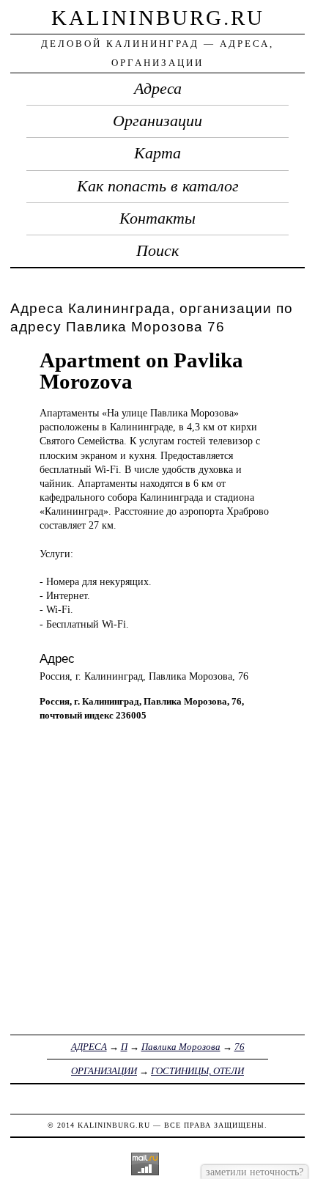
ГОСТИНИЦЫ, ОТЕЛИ (197, 1070)
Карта (157, 153)
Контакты (157, 218)
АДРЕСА (89, 1046)
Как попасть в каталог (158, 186)
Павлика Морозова (180, 1046)
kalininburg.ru (157, 17)
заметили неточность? (254, 1172)
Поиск (157, 251)
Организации (157, 121)
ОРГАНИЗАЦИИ (104, 1070)
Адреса (158, 89)
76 (239, 1046)
